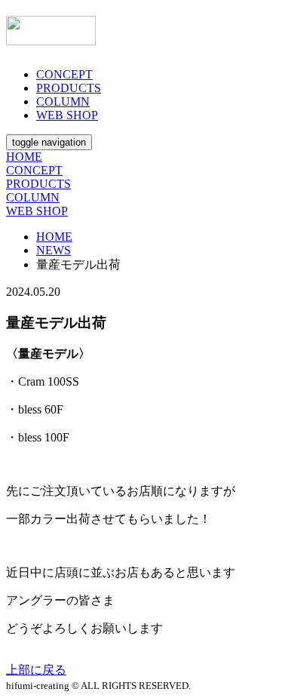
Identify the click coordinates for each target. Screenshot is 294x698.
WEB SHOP (67, 115)
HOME (24, 156)
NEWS (53, 250)
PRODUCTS (68, 87)
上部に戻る (36, 669)
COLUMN (63, 101)
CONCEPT (64, 74)
